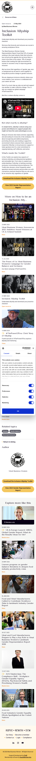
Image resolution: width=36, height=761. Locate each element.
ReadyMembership (25, 757)
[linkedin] (13, 743)
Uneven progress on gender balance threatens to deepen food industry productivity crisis (17, 566)
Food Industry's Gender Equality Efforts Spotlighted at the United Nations (16, 715)
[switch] (31, 391)
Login (18, 738)
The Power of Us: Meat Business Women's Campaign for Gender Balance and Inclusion (16, 264)
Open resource (6, 23)
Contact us (10, 738)
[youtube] (22, 743)
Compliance (27, 738)
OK (18, 411)
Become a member (22, 735)
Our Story (9, 735)
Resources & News (11, 17)
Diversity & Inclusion (9, 435)
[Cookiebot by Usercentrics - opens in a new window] (22, 348)
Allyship (5, 431)
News (3, 234)
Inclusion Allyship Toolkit (13, 299)
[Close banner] (33, 348)
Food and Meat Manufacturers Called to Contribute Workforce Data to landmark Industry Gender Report (18, 602)
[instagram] (18, 743)
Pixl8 (25, 755)
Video (3, 343)
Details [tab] (18, 353)
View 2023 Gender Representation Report (18, 186)
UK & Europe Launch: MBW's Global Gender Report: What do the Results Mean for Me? (17, 532)
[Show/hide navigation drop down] (32, 7)
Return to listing (9, 442)
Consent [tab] (6, 353)
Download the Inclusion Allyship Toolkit (17, 178)
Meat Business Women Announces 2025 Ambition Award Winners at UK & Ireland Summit (18, 229)
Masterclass (5, 419)
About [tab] (30, 353)
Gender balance (15, 431)
